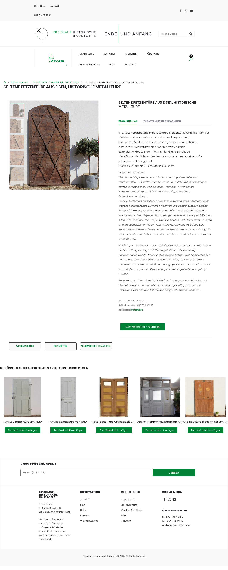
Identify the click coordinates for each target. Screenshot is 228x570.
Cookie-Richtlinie (131, 510)
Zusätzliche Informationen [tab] (162, 121)
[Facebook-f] (180, 10)
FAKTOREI (109, 53)
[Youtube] (191, 10)
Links (83, 510)
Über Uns (39, 6)
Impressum (128, 499)
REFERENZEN (131, 53)
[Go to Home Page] (5, 82)
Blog (82, 505)
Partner (84, 515)
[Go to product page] (22, 397)
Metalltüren (137, 309)
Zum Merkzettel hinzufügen (142, 327)
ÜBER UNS (153, 53)
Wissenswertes (89, 521)
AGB (123, 515)
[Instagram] (185, 10)
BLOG (112, 64)
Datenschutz (129, 505)
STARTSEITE (86, 53)
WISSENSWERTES (89, 64)
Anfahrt (85, 499)
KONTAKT (131, 64)
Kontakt (54, 6)
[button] (8, 145)
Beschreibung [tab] (127, 121)
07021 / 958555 (42, 15)
